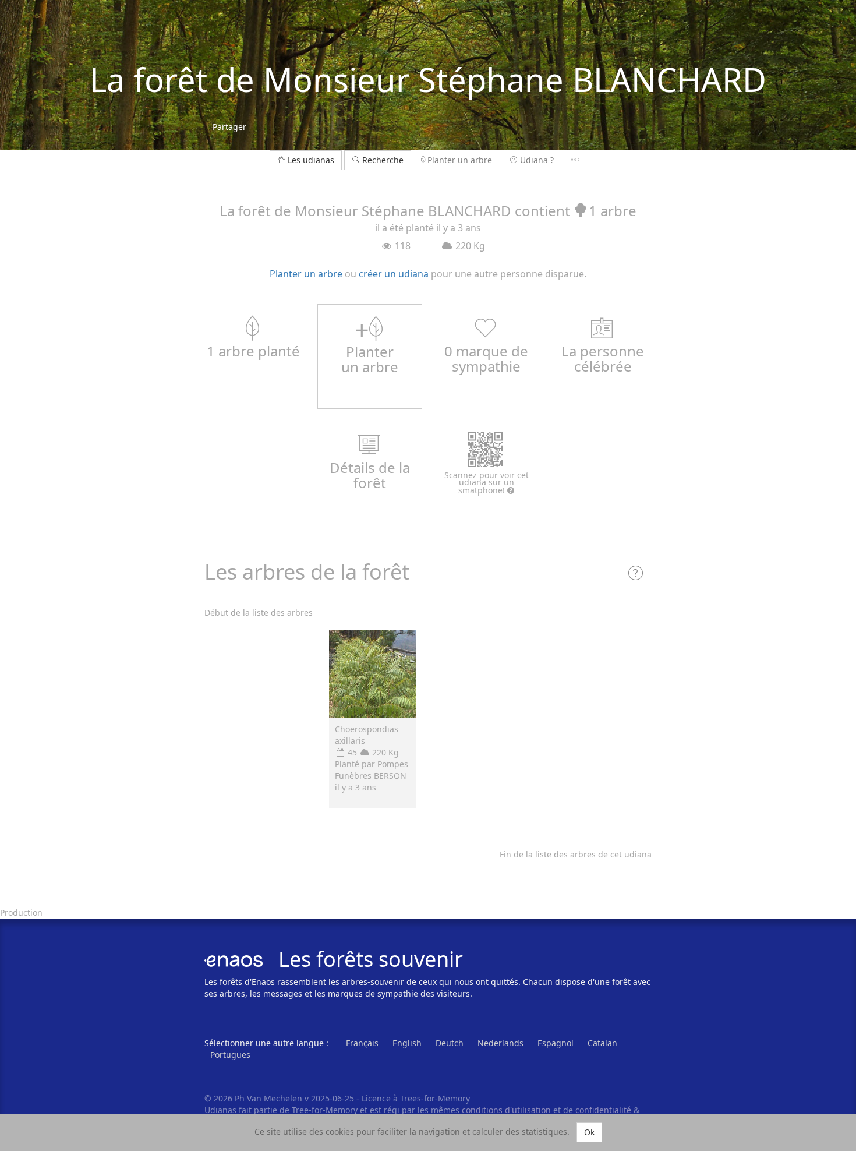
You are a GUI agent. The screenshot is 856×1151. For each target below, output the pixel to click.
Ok (589, 1132)
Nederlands (500, 1042)
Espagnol (555, 1042)
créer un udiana (394, 273)
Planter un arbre (459, 159)
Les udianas (311, 159)
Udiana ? (537, 159)
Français (362, 1042)
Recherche (382, 159)
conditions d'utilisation (507, 1109)
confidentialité (603, 1109)
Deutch (450, 1042)
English (407, 1042)
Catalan (602, 1042)
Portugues (230, 1054)
